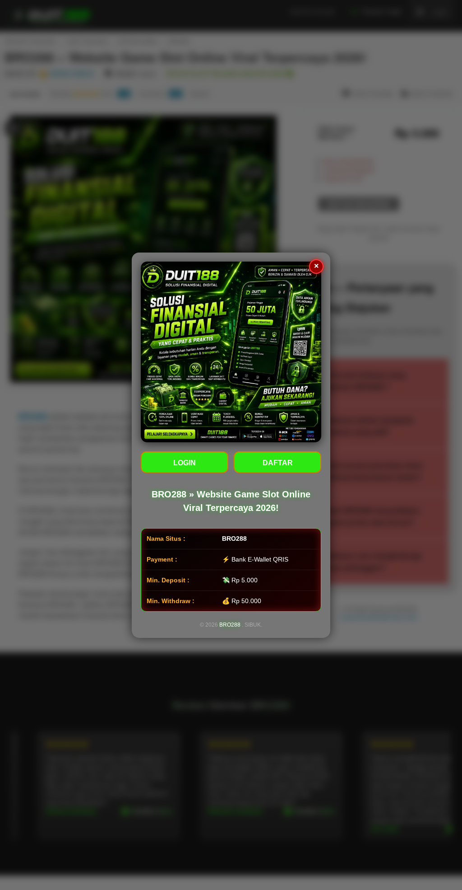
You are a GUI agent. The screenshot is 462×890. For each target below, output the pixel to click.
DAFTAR (278, 463)
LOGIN (184, 463)
